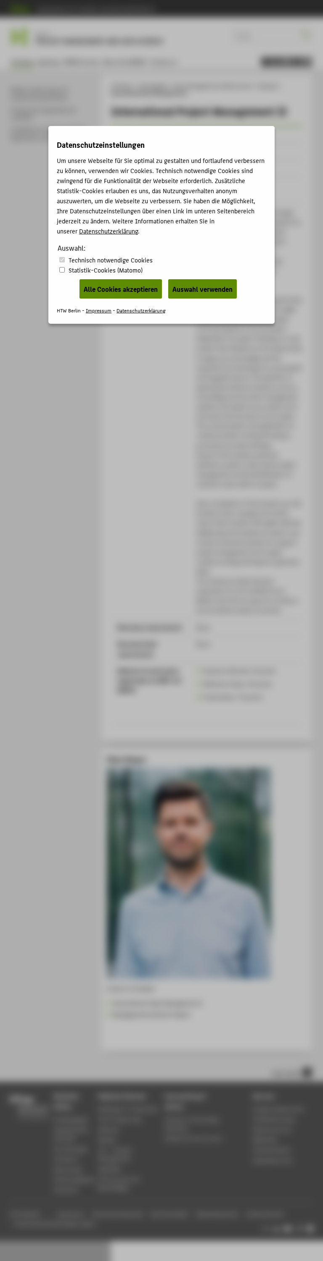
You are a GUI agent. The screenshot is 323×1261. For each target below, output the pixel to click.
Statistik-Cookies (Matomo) (106, 270)
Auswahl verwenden (202, 288)
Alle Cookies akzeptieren (121, 288)
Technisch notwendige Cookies (111, 260)
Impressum (98, 310)
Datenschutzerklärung (108, 231)
